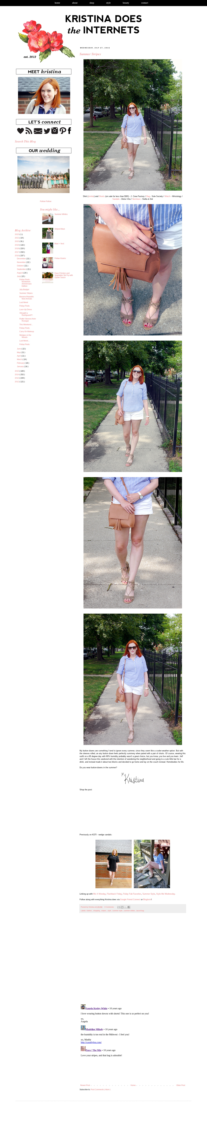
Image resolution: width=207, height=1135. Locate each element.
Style (108, 3)
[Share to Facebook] (128, 907)
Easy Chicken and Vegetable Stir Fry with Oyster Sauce (64, 275)
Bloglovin (147, 899)
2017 (17, 252)
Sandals (116, 199)
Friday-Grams (60, 258)
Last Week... (24, 341)
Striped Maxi (60, 229)
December (21, 259)
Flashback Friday (114, 894)
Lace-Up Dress (25, 309)
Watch (167, 196)
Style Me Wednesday (165, 894)
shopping (96, 911)
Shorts (102, 196)
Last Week (23, 302)
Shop (92, 3)
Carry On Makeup (26, 331)
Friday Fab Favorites (132, 894)
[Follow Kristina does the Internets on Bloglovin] (20, 133)
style (110, 911)
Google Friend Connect (130, 899)
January (20, 366)
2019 (17, 245)
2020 (17, 241)
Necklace (136, 199)
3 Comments (109, 907)
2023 (17, 234)
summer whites (129, 911)
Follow (42, 201)
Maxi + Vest (59, 244)
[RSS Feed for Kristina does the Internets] (29, 133)
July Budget (24, 289)
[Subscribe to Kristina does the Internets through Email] (38, 133)
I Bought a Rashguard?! (25, 314)
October (20, 266)
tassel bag (140, 911)
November (21, 262)
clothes (89, 911)
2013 (17, 378)
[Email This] (118, 907)
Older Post (180, 1085)
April (19, 356)
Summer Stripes (26, 293)
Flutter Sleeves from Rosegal (27, 320)
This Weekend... (26, 324)
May (19, 352)
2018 (17, 248)
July (19, 276)
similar (91, 196)
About (74, 3)
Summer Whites (61, 214)
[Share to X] (125, 907)
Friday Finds (24, 306)
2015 (17, 371)
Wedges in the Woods (25, 336)
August (20, 273)
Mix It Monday (99, 894)
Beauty (126, 3)
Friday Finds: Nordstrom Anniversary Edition (25, 282)
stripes (104, 911)
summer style (117, 911)
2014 (17, 374)
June (19, 349)
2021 (17, 238)
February (21, 363)
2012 (17, 382)
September (22, 269)
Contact (144, 3)
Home (57, 3)
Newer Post (85, 1085)
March (20, 359)
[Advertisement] (40, 413)
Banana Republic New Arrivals (26, 298)
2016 (17, 256)
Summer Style (148, 894)
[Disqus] (133, 960)
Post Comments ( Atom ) (100, 1089)
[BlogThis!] (122, 907)
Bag (148, 196)
